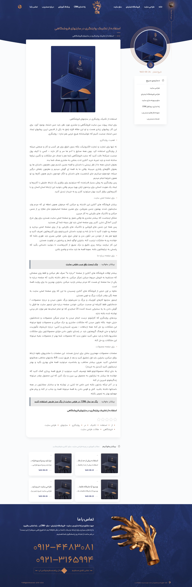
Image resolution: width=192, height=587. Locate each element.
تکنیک (93, 425)
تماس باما (34, 7)
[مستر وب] (97, 7)
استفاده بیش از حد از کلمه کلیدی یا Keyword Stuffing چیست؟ (87, 460)
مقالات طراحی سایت (90, 429)
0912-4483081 (63, 545)
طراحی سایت (149, 7)
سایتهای (64, 425)
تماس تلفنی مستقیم (80, 570)
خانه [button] (118, 36)
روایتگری (76, 425)
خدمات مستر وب (153, 119)
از (112, 425)
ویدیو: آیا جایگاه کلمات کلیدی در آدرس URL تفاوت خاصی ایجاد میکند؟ (87, 486)
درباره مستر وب (48, 7)
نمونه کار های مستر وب (151, 112)
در (85, 425)
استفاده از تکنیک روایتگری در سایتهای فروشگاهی (92, 410)
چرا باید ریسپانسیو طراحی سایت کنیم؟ (41, 460)
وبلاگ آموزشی (64, 7)
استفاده (103, 425)
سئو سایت (118, 7)
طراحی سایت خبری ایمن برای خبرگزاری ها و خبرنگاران (41, 486)
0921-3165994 (65, 558)
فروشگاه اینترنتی (133, 7)
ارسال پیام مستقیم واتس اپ (50, 570)
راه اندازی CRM (80, 7)
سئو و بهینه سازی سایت (151, 100)
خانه (160, 7)
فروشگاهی (108, 429)
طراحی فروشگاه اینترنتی (150, 94)
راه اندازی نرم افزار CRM (151, 106)
